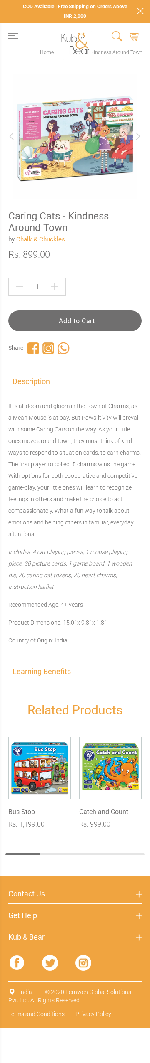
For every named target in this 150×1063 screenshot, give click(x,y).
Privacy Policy (93, 1014)
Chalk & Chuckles (40, 239)
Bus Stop (21, 812)
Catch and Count (103, 812)
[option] (75, 136)
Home (47, 52)
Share (15, 347)
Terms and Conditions (36, 1014)
